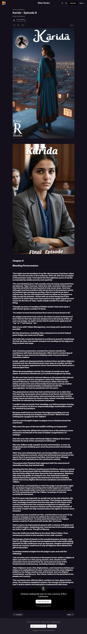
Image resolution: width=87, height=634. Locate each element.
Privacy (43, 622)
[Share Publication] (66, 3)
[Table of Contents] (2, 316)
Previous (19, 614)
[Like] (14, 25)
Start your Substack (39, 626)
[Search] (62, 3)
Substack (35, 630)
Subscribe (73, 3)
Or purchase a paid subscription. (43, 606)
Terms (48, 622)
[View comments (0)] (18, 25)
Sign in (82, 3)
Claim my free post (43, 602)
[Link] (10, 261)
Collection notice (55, 622)
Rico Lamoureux (21, 19)
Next (69, 614)
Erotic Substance (19, 9)
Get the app (51, 626)
